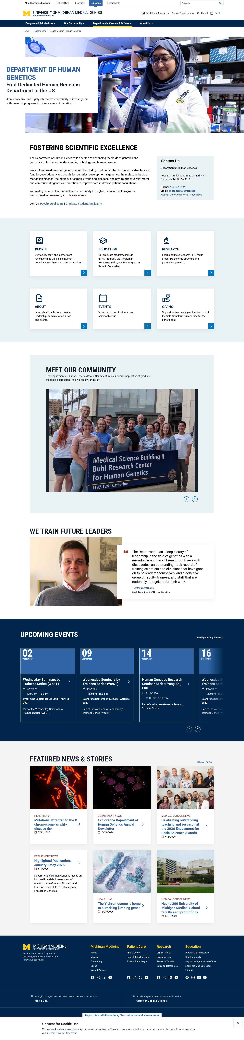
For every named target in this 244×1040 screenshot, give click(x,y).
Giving (94, 966)
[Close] (238, 1023)
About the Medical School (198, 966)
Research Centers (165, 961)
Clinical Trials (163, 952)
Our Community (193, 957)
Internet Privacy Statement (61, 1033)
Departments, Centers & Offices (200, 961)
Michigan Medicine (105, 947)
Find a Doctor (133, 952)
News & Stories (98, 970)
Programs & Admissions (197, 952)
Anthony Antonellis (144, 588)
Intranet (189, 970)
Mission (95, 957)
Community (96, 961)
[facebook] (92, 978)
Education (96, 3)
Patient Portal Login (137, 961)
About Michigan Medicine (37, 3)
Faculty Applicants (51, 203)
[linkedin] (170, 978)
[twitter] (104, 978)
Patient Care (63, 3)
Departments (113, 3)
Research (79, 3)
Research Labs (164, 957)
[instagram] (98, 978)
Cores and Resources (167, 966)
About (94, 952)
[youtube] (110, 978)
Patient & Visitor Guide (138, 957)
